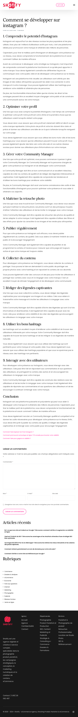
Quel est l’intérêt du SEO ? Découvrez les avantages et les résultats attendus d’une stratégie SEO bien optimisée (38, 537)
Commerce (8, 571)
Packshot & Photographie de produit (65, 623)
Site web (55, 493)
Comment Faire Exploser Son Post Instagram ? (18, 432)
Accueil (24, 620)
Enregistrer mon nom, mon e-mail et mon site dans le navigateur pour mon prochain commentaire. (37, 504)
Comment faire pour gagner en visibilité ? (17, 438)
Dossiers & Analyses (11, 574)
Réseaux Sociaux (10, 599)
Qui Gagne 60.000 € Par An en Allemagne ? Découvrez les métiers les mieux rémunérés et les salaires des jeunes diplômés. (39, 543)
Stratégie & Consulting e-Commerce (45, 641)
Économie (7, 581)
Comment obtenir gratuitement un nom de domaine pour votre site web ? (30, 549)
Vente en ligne (9, 602)
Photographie (8, 593)
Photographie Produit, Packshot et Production (48, 623)
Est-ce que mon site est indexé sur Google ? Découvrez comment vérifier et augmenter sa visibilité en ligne (38, 531)
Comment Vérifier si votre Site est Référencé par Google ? (24, 553)
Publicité (7, 596)
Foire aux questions (9, 30)
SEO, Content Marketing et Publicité (45, 632)
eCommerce (8, 578)
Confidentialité (27, 626)
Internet (7, 587)
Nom (5, 493)
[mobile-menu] (72, 5)
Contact (24, 629)
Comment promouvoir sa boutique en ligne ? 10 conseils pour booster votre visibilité (31, 435)
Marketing (7, 590)
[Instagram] (73, 711)
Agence (24, 623)
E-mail (30, 493)
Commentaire (8, 462)
